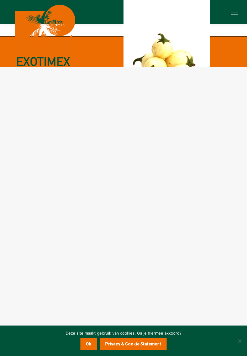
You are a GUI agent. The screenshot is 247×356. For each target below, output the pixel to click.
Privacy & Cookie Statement (133, 344)
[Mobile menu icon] (234, 12)
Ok (88, 344)
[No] (239, 341)
